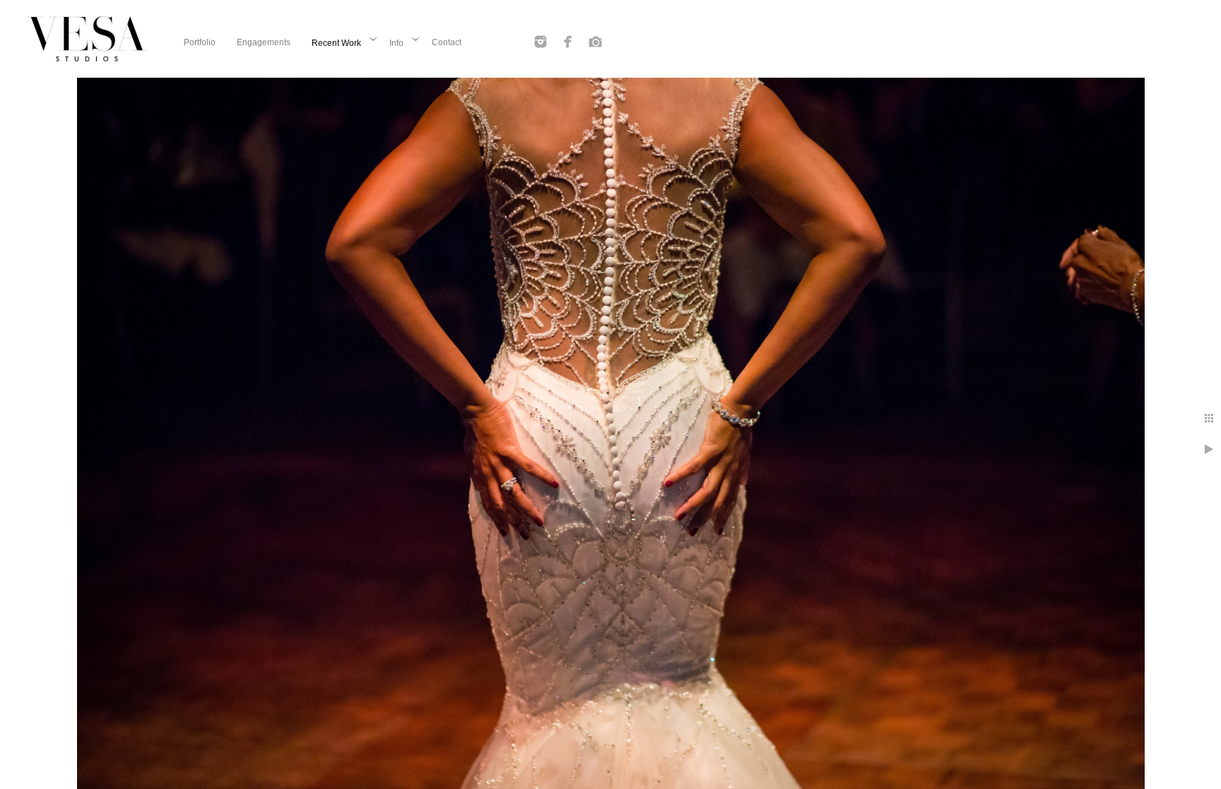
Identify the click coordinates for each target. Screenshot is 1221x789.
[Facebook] (568, 42)
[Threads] (596, 42)
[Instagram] (541, 42)
